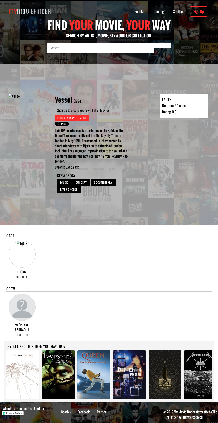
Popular (140, 11)
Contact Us (24, 408)
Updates (39, 408)
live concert (68, 189)
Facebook (84, 411)
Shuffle (178, 11)
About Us (9, 408)
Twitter (101, 411)
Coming (159, 11)
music (64, 182)
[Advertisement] (123, 78)
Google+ (66, 411)
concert (81, 182)
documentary (103, 182)
